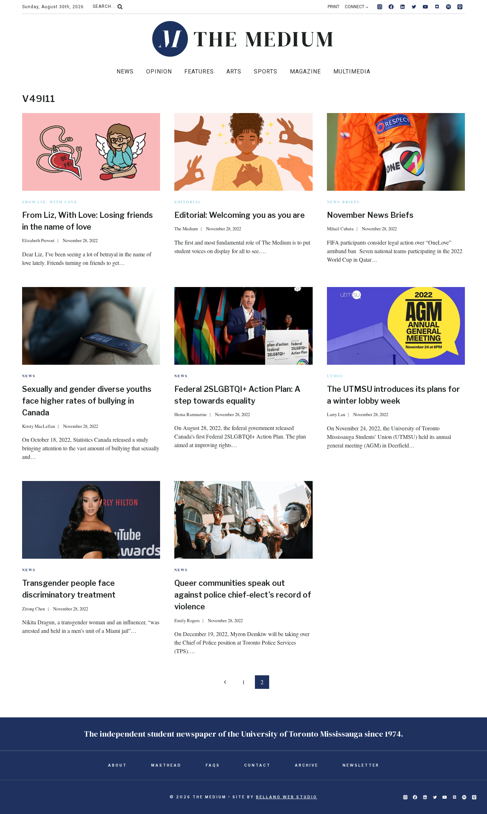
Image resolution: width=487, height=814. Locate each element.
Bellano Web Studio (286, 797)
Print (333, 6)
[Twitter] (414, 7)
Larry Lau (336, 414)
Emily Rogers (187, 620)
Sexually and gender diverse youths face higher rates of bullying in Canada (87, 400)
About (117, 765)
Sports (265, 71)
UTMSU (335, 375)
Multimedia (351, 71)
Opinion (159, 71)
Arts (233, 71)
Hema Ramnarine (190, 414)
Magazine (305, 71)
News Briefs (343, 201)
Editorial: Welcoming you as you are (239, 215)
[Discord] (437, 7)
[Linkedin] (402, 7)
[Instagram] (380, 7)
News (125, 71)
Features (199, 71)
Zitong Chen (33, 608)
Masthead (166, 765)
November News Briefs (370, 215)
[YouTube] (425, 7)
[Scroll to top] (469, 786)
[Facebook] (391, 7)
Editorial (187, 201)
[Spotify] (448, 7)
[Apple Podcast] (460, 7)
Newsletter (361, 765)
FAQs (213, 765)
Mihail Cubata (340, 228)
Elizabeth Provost (38, 240)
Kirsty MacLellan (38, 426)
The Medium (186, 228)
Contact (257, 765)
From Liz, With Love (49, 201)
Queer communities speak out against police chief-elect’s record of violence (242, 594)
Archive (306, 765)
